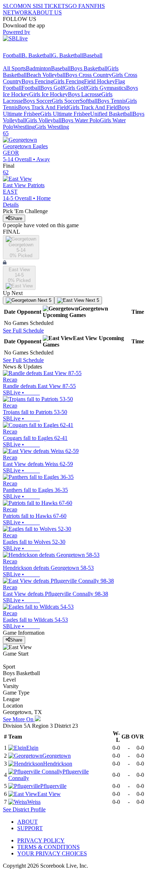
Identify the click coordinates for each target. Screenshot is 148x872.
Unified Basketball (111, 114)
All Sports (14, 68)
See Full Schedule (23, 330)
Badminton (38, 68)
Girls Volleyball (43, 120)
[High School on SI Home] (30, 49)
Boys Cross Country (88, 75)
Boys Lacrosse (84, 94)
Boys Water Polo (80, 120)
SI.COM (13, 6)
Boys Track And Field (43, 107)
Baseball (92, 55)
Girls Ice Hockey (48, 94)
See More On (19, 719)
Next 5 (43, 300)
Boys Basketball (88, 68)
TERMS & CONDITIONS (48, 847)
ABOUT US (47, 12)
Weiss (34, 802)
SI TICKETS (53, 6)
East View (49, 794)
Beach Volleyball (46, 75)
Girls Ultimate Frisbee (65, 114)
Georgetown (56, 756)
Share (16, 218)
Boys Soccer (37, 101)
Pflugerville (53, 786)
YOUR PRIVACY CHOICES (52, 853)
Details (11, 205)
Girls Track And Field (93, 107)
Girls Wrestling (52, 127)
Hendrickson (57, 764)
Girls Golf (75, 88)
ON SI (30, 6)
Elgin (32, 748)
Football (12, 55)
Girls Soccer (66, 101)
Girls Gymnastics (106, 88)
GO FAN (79, 6)
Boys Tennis (111, 101)
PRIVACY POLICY (41, 840)
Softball (88, 101)
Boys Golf (52, 88)
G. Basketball (67, 55)
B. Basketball (37, 55)
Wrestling (24, 127)
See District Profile (24, 809)
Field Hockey (99, 81)
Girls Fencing (68, 81)
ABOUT (27, 822)
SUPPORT (30, 828)
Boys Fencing (37, 81)
